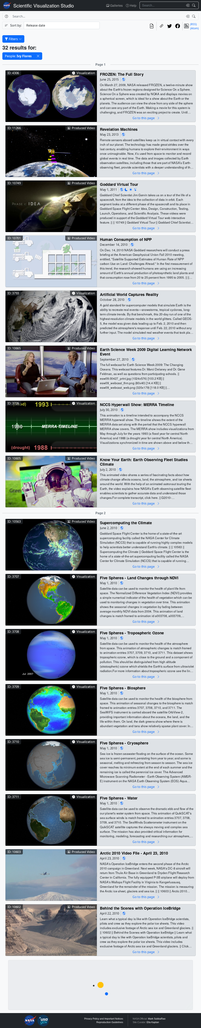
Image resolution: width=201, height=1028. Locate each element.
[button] (38, 56)
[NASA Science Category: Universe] (135, 189)
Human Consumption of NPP (126, 239)
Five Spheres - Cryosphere (124, 743)
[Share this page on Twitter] (169, 26)
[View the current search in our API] (151, 26)
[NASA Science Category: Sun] (130, 189)
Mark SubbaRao (156, 1018)
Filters (13, 39)
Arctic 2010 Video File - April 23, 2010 (134, 853)
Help (132, 5)
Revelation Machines (119, 129)
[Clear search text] (187, 5)
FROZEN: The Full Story (121, 74)
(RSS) (193, 24)
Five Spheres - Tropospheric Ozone (132, 632)
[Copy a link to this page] (161, 26)
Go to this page (143, 118)
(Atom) (194, 28)
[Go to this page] (51, 96)
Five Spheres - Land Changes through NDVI (139, 577)
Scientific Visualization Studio (43, 5)
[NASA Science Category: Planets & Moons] (126, 189)
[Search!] (194, 5)
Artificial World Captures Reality (129, 294)
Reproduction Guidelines (109, 1022)
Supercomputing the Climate (126, 522)
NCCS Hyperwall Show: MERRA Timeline (137, 404)
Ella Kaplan (153, 1022)
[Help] (6, 16)
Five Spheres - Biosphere (123, 687)
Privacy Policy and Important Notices (103, 1018)
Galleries (116, 5)
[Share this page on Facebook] (177, 26)
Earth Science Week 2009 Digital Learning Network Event (146, 351)
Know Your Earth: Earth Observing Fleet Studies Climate (144, 461)
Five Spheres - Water (119, 798)
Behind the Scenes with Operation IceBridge (140, 908)
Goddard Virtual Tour (119, 184)
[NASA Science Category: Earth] (123, 79)
